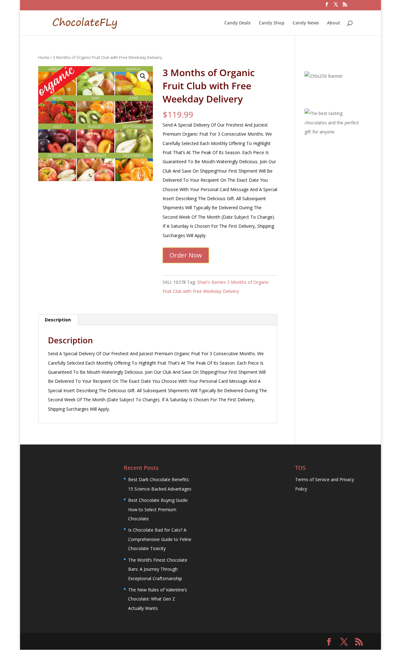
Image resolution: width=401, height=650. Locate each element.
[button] (142, 76)
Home (43, 57)
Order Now (185, 255)
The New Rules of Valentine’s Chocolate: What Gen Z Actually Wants (157, 599)
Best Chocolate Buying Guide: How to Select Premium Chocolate (158, 509)
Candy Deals (237, 23)
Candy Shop (271, 23)
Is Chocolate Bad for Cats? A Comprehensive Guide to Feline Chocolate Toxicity (159, 539)
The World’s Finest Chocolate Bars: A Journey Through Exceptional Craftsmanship (157, 569)
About (333, 23)
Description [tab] (58, 320)
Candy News (306, 23)
